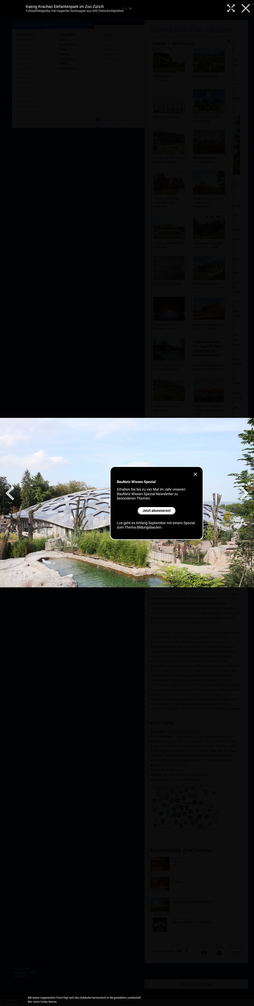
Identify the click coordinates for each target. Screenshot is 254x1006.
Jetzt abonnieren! (156, 510)
